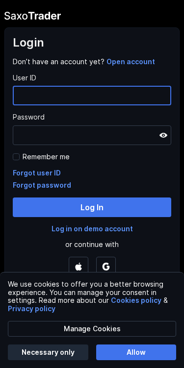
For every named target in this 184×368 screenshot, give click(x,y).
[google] (106, 266)
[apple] (78, 266)
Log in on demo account (92, 228)
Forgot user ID (37, 173)
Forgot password (42, 185)
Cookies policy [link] (136, 300)
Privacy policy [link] (31, 308)
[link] (130, 61)
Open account (130, 61)
